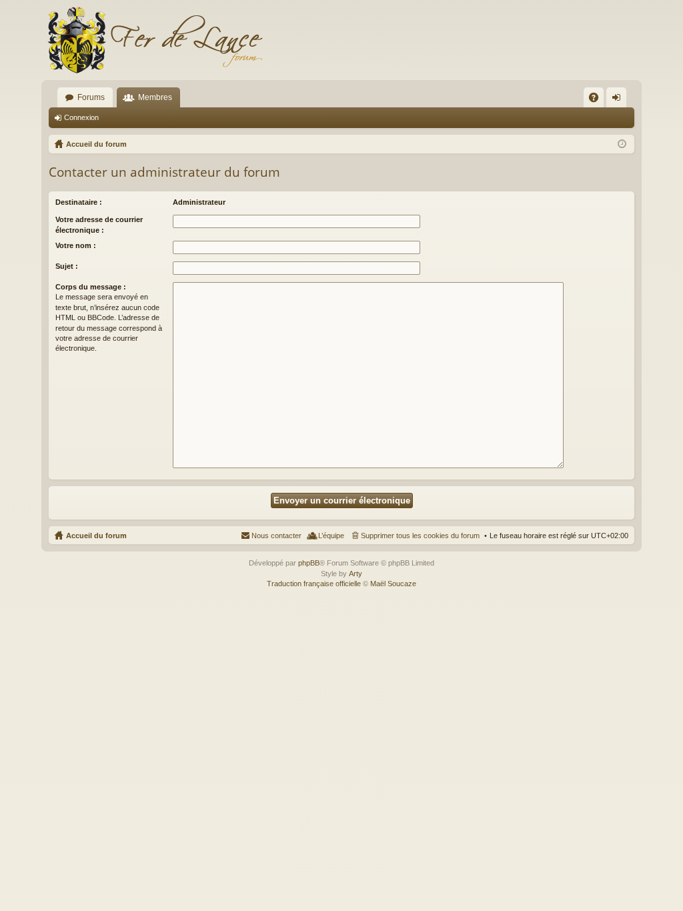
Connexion (81, 117)
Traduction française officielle (314, 584)
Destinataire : (78, 202)
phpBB (308, 563)
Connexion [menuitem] (619, 100)
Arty (355, 574)
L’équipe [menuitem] (331, 536)
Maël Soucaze (393, 584)
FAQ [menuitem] (598, 100)
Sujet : (66, 266)
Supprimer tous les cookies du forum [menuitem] (420, 536)
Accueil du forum (96, 536)
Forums (91, 97)
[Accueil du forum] (154, 40)
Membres (155, 97)
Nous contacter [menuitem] (276, 536)
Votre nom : (75, 245)
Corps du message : (90, 287)
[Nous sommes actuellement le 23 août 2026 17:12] (622, 144)
